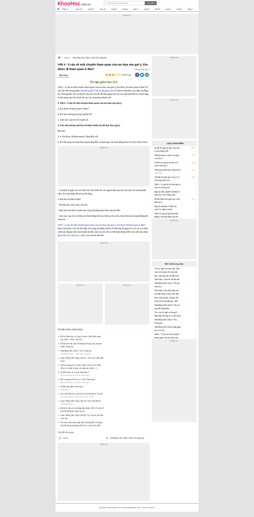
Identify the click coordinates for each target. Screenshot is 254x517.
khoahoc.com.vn (59, 57)
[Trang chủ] (74, 3)
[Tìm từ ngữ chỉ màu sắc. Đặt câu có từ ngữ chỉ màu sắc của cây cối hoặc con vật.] (155, 270)
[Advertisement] (127, 35)
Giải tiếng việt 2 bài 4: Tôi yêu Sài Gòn (167, 285)
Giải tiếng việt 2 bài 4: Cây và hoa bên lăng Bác (167, 307)
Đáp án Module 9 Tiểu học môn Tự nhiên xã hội (165, 207)
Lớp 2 (66, 58)
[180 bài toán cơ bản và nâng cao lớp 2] (155, 156)
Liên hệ (144, 507)
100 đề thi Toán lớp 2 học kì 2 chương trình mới (167, 178)
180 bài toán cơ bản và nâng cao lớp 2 (166, 156)
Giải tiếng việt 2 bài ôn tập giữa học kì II (98, 91)
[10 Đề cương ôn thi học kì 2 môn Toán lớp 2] (155, 164)
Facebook (151, 507)
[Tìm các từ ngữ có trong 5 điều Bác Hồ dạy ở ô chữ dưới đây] (155, 313)
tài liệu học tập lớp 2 (70, 235)
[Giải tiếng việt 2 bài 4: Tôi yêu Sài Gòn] (155, 284)
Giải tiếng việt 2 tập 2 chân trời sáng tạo (89, 58)
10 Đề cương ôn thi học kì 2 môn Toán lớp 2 (166, 164)
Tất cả (65, 9)
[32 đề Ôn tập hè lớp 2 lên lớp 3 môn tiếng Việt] (155, 149)
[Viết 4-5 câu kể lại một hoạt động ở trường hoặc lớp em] (155, 215)
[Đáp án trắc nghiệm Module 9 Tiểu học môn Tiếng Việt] (155, 193)
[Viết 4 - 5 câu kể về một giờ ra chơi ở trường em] (155, 186)
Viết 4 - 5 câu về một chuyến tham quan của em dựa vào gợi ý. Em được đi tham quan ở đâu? (102, 225)
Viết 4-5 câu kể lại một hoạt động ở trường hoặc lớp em (166, 215)
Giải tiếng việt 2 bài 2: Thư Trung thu (165, 321)
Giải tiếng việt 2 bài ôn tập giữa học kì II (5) (167, 328)
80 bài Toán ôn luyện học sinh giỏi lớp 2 (167, 200)
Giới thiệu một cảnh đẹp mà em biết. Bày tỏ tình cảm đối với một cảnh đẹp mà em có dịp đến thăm (166, 292)
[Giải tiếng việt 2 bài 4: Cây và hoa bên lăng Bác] (155, 306)
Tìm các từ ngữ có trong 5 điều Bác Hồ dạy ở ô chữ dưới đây (167, 314)
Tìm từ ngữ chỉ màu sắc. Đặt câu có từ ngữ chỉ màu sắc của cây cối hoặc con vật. (166, 270)
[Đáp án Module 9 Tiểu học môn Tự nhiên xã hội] (155, 207)
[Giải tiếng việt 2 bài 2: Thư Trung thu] (155, 321)
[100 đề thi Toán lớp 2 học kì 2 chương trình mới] (155, 178)
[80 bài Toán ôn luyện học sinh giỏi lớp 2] (155, 200)
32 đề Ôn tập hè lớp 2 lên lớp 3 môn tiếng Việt (166, 149)
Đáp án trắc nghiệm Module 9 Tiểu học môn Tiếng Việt (167, 193)
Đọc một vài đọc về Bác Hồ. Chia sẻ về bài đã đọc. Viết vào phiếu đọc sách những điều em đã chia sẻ (166, 299)
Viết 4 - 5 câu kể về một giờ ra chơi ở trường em (167, 186)
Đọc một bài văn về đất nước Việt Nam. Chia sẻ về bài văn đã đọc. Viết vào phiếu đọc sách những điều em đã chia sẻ (167, 278)
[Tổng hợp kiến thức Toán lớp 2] (155, 171)
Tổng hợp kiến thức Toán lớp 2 (167, 170)
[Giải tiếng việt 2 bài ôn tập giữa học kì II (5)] (155, 328)
